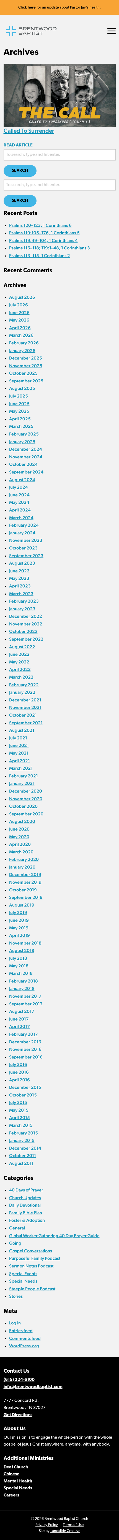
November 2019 (25, 882)
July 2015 (18, 1102)
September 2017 (26, 1003)
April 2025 (20, 418)
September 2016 (26, 1057)
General (17, 1228)
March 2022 (21, 677)
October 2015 (23, 1095)
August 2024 (22, 479)
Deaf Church (16, 1467)
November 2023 (25, 540)
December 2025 (25, 358)
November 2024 (25, 456)
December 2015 (25, 1087)
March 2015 (21, 1125)
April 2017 (19, 1026)
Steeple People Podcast (32, 1288)
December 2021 (25, 700)
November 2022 (25, 624)
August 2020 (22, 821)
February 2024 (24, 525)
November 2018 (25, 943)
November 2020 (25, 798)
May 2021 (19, 753)
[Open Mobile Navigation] (111, 31)
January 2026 (22, 350)
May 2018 (19, 965)
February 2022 (24, 684)
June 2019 (19, 920)
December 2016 (25, 1041)
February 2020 (24, 859)
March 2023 (21, 593)
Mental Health (18, 1481)
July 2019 (18, 912)
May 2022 (19, 662)
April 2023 (20, 586)
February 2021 (23, 776)
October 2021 (23, 715)
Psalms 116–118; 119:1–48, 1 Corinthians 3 (49, 248)
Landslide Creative (65, 1531)
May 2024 (19, 502)
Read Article (18, 145)
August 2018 (21, 950)
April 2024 (20, 510)
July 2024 (18, 487)
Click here (27, 7)
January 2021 (22, 783)
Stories (16, 1296)
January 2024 (22, 532)
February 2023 (24, 601)
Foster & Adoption (27, 1220)
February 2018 (23, 981)
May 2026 (19, 320)
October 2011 (22, 1155)
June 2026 (19, 312)
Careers (11, 1495)
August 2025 (22, 388)
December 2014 (25, 1148)
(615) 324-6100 (19, 1380)
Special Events (23, 1273)
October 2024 (23, 464)
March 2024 (21, 517)
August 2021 (21, 730)
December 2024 (25, 449)
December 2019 (25, 874)
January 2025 (22, 441)
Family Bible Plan (25, 1212)
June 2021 (19, 745)
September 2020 (26, 814)
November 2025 (25, 365)
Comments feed (25, 1338)
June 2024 (19, 494)
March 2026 (21, 335)
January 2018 (22, 988)
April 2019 (19, 935)
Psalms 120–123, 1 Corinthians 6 (40, 225)
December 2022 (25, 616)
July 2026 (18, 305)
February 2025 (24, 434)
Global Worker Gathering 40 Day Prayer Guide (54, 1235)
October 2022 (23, 631)
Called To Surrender (29, 130)
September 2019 (26, 897)
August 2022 (22, 646)
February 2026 (24, 342)
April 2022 (20, 669)
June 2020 (19, 829)
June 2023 (19, 570)
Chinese (11, 1474)
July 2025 (18, 396)
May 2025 (19, 411)
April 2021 (19, 760)
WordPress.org (24, 1345)
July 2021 (18, 738)
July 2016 (18, 1064)
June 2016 (19, 1072)
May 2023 (19, 578)
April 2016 (19, 1079)
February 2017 (23, 1034)
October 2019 (23, 890)
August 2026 (22, 297)
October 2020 (23, 806)
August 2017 (21, 1011)
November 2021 (25, 707)
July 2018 (18, 958)
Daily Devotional (25, 1205)
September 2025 (26, 380)
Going (15, 1243)
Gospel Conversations (30, 1250)
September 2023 (26, 555)
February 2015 (23, 1133)
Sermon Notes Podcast (31, 1266)
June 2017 (19, 1019)
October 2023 (23, 548)
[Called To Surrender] (60, 94)
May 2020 (19, 836)
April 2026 (20, 327)
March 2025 (21, 426)
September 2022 (26, 639)
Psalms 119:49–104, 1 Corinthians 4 (43, 240)
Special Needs (23, 1281)
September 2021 (26, 722)
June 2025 (19, 403)
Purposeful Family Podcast (34, 1258)
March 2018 (21, 973)
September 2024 (26, 472)
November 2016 (25, 1049)
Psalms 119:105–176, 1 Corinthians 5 (44, 232)
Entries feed (21, 1330)
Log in (15, 1323)
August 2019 (21, 905)
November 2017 (25, 996)
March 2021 (21, 768)
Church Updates (25, 1197)
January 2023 (22, 608)
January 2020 (22, 867)
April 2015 (19, 1117)
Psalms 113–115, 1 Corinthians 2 (39, 255)
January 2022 (22, 692)
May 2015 (19, 1110)
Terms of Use (73, 1525)
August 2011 (21, 1163)
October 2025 (23, 373)
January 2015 (22, 1140)
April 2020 (20, 844)
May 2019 (19, 927)
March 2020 (21, 852)
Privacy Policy (46, 1525)
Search (20, 171)
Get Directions (18, 1415)
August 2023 (22, 563)
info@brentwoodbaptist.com (33, 1387)
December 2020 (25, 791)
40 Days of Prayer (26, 1190)
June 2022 (19, 654)
